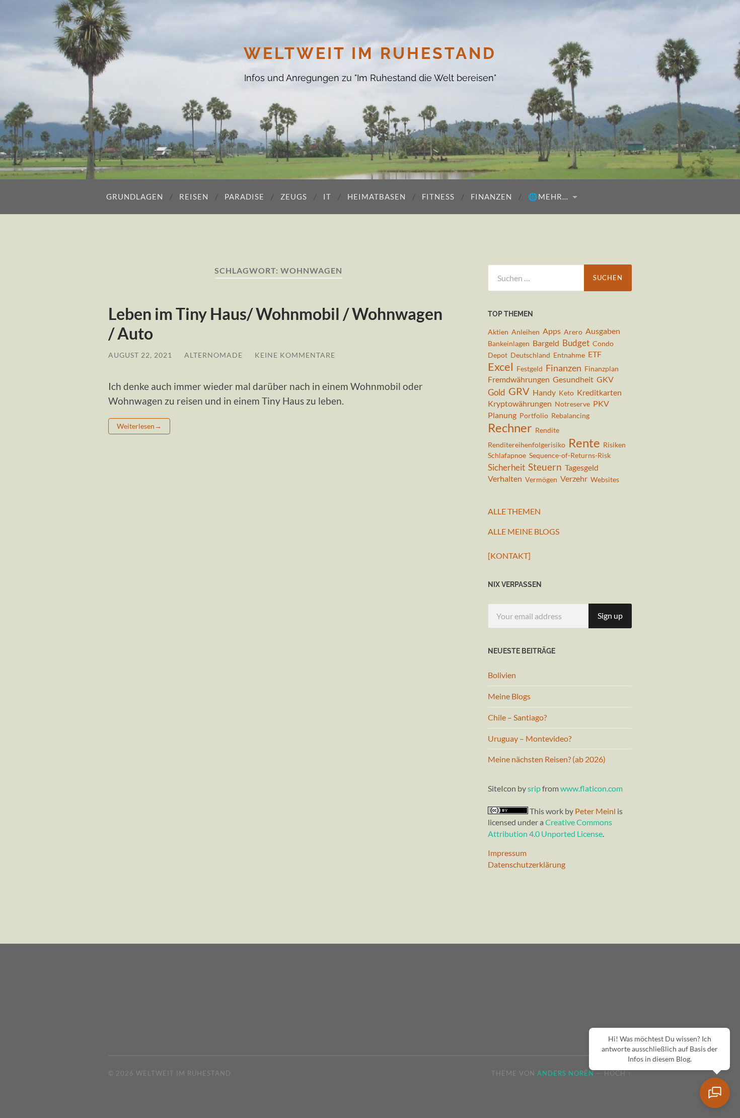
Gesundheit (573, 379)
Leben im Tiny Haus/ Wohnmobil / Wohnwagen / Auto (275, 323)
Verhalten (505, 479)
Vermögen (541, 479)
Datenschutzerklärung (526, 864)
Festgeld (529, 368)
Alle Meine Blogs (523, 531)
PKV (601, 404)
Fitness (438, 196)
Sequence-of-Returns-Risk (570, 455)
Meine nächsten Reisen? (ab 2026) (547, 759)
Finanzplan (601, 368)
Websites (604, 479)
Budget (575, 343)
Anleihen (525, 332)
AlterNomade (213, 355)
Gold (496, 392)
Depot (497, 355)
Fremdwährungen (519, 379)
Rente (584, 442)
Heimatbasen (376, 196)
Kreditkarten (599, 392)
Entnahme (569, 355)
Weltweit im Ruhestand (370, 53)
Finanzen (491, 196)
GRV (519, 391)
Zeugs (293, 196)
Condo (603, 343)
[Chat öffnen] (715, 1093)
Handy (544, 392)
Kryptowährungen (520, 404)
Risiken (614, 444)
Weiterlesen (136, 426)
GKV (605, 379)
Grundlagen (134, 196)
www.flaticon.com (591, 788)
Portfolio (534, 415)
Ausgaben (602, 331)
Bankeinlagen (509, 343)
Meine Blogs (509, 696)
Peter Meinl (595, 811)
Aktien (498, 332)
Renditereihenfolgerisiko (526, 444)
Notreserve (572, 404)
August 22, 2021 (140, 355)
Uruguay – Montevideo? (529, 738)
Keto (566, 393)
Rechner (510, 428)
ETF (595, 354)
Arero (573, 332)
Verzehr (573, 479)
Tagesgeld (582, 468)
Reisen (193, 196)
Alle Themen (514, 511)
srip (534, 788)
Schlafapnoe (507, 455)
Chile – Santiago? (517, 717)
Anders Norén (565, 1073)
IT (327, 196)
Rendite (547, 430)
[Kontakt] (509, 555)
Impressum (507, 853)
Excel (500, 367)
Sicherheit (506, 467)
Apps (552, 331)
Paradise (244, 196)
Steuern (545, 467)
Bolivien (502, 675)
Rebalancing (570, 415)
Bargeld (546, 343)
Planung (502, 415)
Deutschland (530, 355)
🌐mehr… (548, 196)
